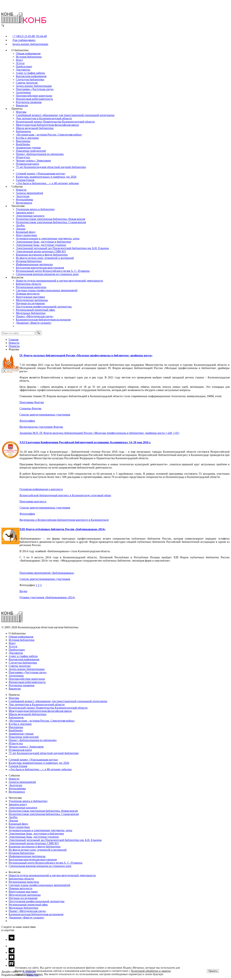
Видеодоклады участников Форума (41, 426)
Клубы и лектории (27, 137)
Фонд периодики (26, 235)
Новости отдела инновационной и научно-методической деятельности (59, 280)
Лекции (20, 228)
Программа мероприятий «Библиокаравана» (46, 572)
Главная (13, 339)
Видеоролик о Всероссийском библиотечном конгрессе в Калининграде (64, 519)
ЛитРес (20, 225)
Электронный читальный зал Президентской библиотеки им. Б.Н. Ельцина (62, 248)
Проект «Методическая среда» (34, 316)
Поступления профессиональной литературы (44, 306)
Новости (21, 189)
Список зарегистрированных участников (44, 414)
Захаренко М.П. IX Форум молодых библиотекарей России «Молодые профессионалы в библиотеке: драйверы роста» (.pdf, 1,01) (99, 432)
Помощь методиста (28, 293)
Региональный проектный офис (35, 309)
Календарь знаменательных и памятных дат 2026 (46, 176)
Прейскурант (24, 66)
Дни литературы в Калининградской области (44, 118)
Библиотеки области (28, 283)
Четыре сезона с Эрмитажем (33, 160)
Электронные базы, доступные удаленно (41, 244)
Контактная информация (31, 76)
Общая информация (28, 53)
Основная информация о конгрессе (41, 489)
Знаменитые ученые (28, 147)
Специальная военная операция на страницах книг (47, 274)
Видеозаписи (24, 202)
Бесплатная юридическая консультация (40, 267)
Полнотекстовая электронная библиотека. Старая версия (51, 222)
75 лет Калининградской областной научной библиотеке (51, 167)
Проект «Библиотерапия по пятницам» (40, 154)
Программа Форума (31, 402)
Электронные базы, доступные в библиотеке (43, 241)
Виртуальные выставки (30, 296)
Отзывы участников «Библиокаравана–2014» (47, 597)
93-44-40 (41, 36)
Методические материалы (32, 300)
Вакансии (22, 105)
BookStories (23, 144)
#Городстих (23, 157)
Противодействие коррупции (34, 95)
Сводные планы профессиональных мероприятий (46, 290)
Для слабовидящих (24, 40)
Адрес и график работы (30, 72)
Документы (23, 69)
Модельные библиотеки (30, 313)
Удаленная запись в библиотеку (35, 209)
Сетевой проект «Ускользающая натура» (41, 173)
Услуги (20, 63)
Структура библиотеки (30, 79)
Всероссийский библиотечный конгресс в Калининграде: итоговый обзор (65, 495)
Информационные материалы (34, 264)
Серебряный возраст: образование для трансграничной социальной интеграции (65, 115)
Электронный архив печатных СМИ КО (41, 251)
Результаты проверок (29, 102)
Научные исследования (30, 303)
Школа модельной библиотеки (35, 128)
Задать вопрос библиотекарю (30, 44)
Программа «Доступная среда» (35, 89)
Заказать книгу (25, 212)
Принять (212, 971)
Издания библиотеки (29, 261)
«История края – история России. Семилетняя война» (49, 134)
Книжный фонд (25, 231)
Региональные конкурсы (31, 287)
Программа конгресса (32, 501)
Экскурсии (22, 196)
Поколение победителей (31, 150)
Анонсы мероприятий (29, 193)
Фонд (19, 59)
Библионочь (23, 131)
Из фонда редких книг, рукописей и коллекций (45, 257)
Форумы (21, 111)
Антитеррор (23, 92)
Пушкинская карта (27, 163)
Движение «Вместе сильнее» (34, 322)
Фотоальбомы (24, 199)
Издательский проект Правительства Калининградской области (55, 121)
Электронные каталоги (30, 215)
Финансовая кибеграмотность (34, 98)
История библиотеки (29, 56)
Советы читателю (27, 82)
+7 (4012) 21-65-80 (23, 36)
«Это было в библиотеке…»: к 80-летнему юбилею (47, 183)
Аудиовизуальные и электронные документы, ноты (47, 238)
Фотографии (27, 420)
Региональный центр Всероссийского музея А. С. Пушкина (53, 270)
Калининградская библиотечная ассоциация (43, 319)
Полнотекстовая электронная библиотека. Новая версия (50, 218)
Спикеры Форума (30, 408)
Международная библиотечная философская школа (47, 124)
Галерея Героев (25, 180)
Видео (23, 591)
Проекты (14, 346)
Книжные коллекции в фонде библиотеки (42, 254)
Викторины (23, 141)
